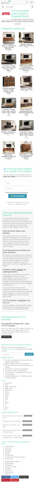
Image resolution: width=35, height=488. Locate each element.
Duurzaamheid (9, 463)
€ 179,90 (8, 69)
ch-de (6, 395)
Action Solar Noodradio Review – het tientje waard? (17, 431)
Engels (7, 402)
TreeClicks (8, 360)
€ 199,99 (9, 156)
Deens (7, 408)
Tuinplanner (8, 468)
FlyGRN (7, 363)
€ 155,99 (26, 112)
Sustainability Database (11, 376)
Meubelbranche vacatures (12, 461)
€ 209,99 (26, 69)
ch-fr (6, 397)
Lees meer (17, 24)
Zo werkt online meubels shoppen (15, 457)
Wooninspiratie (9, 472)
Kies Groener (8, 369)
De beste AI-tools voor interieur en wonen (17, 416)
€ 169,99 (26, 156)
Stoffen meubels (6, 337)
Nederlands (8, 383)
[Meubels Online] (2, 6)
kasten (16, 227)
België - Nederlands (10, 386)
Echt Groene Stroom (11, 365)
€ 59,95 (8, 91)
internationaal (22, 371)
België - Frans (9, 388)
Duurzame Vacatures (11, 371)
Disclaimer (8, 452)
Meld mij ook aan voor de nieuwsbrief (17, 192)
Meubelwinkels (9, 455)
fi (5, 404)
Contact (7, 474)
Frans (6, 385)
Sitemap (7, 453)
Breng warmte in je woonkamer (17, 421)
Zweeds (7, 394)
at (5, 409)
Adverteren (8, 470)
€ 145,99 (9, 47)
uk (5, 406)
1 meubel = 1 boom (11, 467)
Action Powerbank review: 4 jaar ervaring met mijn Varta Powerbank (17, 436)
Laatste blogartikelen (9, 412)
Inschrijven (29, 354)
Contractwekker (9, 372)
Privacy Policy (8, 459)
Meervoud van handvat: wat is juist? (17, 425)
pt (5, 401)
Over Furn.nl (8, 448)
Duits (6, 399)
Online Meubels (9, 446)
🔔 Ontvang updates (17, 196)
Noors (7, 392)
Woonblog (8, 450)
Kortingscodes (9, 465)
